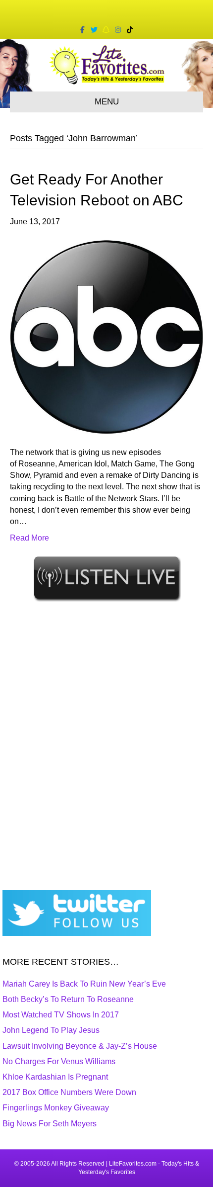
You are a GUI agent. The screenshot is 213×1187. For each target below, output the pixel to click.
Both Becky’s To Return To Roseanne (68, 999)
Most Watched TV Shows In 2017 (60, 1014)
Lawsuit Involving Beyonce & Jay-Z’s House (79, 1046)
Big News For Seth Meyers (49, 1123)
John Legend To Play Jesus (51, 1030)
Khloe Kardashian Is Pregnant (55, 1077)
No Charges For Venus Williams (58, 1061)
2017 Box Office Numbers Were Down (69, 1092)
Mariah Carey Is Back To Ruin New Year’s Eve (84, 984)
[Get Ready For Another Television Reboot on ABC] (106, 336)
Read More (29, 538)
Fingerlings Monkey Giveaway (55, 1107)
